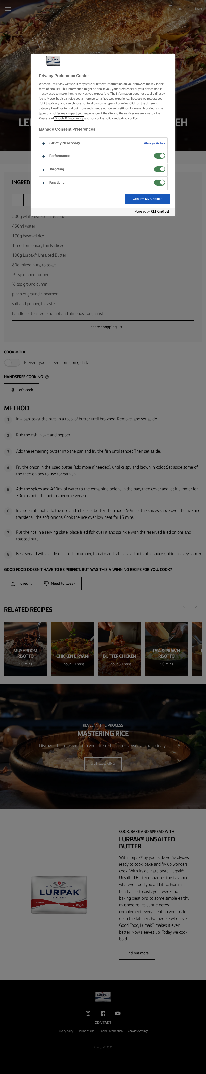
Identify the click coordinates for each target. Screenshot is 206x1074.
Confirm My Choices (147, 199)
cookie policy (104, 118)
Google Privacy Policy (69, 118)
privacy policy (128, 118)
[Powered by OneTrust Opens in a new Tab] (154, 212)
